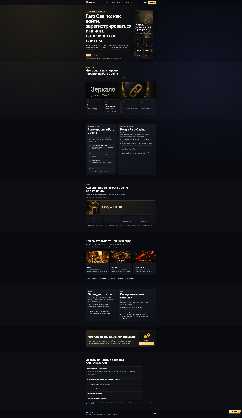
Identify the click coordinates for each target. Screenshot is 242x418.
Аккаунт (113, 2)
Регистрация (152, 2)
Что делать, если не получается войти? (97, 368)
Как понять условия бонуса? (94, 393)
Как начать (108, 2)
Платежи (127, 2)
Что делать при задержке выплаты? (96, 398)
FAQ (131, 2)
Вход (145, 2)
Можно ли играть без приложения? (96, 388)
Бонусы (118, 2)
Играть (88, 55)
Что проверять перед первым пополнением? (98, 384)
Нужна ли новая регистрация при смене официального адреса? (103, 379)
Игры (123, 2)
